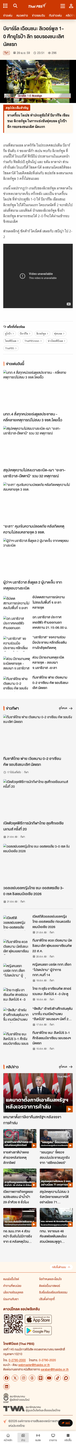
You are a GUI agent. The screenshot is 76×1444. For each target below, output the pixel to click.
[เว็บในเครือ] (5, 5)
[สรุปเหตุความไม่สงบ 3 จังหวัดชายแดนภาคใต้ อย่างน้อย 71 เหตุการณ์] (56, 1178)
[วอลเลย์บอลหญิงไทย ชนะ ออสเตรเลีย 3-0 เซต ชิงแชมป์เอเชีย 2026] (38, 863)
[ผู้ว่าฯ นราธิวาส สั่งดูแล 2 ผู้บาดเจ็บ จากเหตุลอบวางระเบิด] (38, 558)
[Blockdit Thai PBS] (66, 1378)
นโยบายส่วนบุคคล (13, 1292)
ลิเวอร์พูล (41, 333)
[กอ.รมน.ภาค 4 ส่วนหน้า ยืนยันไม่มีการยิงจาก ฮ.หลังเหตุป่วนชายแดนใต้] (19, 1217)
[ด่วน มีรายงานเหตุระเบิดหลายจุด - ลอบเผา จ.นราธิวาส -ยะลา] (16, 663)
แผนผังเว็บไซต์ (11, 1279)
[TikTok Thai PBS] (57, 1378)
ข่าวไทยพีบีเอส (55, 341)
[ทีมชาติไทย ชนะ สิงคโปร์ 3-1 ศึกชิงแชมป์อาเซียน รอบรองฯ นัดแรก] (16, 1039)
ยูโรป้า (8, 333)
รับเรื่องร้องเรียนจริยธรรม (53, 1292)
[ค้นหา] (15, 6)
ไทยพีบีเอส (10, 341)
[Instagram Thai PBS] (23, 1378)
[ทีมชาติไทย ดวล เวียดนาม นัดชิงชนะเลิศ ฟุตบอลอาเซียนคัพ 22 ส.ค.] (16, 946)
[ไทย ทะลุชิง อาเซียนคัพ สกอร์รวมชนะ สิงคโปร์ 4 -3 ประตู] (16, 995)
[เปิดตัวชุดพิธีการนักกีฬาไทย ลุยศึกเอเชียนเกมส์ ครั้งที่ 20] (38, 799)
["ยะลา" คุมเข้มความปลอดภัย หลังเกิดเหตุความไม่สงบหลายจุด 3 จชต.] (38, 502)
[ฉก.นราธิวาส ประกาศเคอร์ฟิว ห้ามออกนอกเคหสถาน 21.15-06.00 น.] (16, 623)
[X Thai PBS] (15, 1378)
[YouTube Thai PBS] (49, 1378)
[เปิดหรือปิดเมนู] (62, 5)
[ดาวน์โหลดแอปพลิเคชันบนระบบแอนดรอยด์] (38, 1330)
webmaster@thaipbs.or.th (34, 1365)
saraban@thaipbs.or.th (55, 1369)
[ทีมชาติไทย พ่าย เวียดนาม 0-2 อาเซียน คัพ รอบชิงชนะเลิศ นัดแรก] (16, 683)
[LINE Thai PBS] (40, 1378)
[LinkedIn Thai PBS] (6, 1386)
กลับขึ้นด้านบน (59, 1267)
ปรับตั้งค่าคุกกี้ (47, 1299)
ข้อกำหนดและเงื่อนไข (50, 1279)
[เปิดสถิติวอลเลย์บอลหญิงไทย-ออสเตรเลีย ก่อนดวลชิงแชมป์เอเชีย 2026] (16, 923)
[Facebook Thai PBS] (6, 1378)
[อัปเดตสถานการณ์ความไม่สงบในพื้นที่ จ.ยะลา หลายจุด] (16, 603)
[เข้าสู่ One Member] (71, 5)
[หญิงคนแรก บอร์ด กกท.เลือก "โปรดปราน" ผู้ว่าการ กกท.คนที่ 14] (16, 971)
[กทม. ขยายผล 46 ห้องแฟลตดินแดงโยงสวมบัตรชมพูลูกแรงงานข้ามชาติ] (56, 1217)
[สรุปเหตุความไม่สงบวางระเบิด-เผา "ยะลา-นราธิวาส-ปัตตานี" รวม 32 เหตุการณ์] (38, 445)
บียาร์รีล (24, 333)
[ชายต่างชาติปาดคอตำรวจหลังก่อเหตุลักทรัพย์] (19, 1138)
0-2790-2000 (17, 1360)
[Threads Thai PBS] (32, 1378)
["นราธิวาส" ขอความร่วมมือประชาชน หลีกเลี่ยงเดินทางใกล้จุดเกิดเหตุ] (16, 643)
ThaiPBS (9, 348)
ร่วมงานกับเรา (11, 1299)
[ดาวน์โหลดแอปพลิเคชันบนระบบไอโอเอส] (38, 1319)
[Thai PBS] (37, 6)
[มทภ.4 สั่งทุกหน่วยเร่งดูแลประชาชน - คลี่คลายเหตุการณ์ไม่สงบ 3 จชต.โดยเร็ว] (38, 389)
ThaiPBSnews (32, 341)
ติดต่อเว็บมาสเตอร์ (49, 1286)
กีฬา (6, 53)
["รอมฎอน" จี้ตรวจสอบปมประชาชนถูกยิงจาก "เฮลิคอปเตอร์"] (56, 1138)
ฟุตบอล (58, 333)
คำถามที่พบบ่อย (12, 1286)
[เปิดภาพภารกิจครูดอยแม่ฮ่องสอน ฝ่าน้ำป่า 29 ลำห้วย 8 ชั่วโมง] (19, 1178)
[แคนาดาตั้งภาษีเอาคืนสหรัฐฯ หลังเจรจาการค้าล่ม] (38, 1093)
